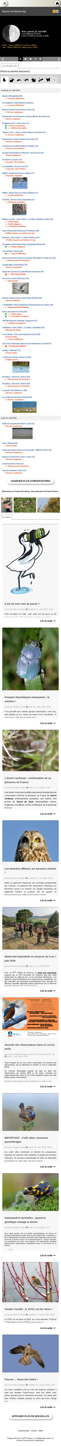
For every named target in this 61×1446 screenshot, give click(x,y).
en (57, 11)
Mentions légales (23, 1430)
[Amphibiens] (33, 80)
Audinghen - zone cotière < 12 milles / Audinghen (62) (23, 327)
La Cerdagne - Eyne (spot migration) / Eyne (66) (21, 334)
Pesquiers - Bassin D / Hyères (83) (16, 377)
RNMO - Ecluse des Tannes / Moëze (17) (18, 173)
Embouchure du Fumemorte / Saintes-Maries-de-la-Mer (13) (26, 116)
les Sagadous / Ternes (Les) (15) (15, 166)
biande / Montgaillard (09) (12, 96)
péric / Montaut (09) (10, 443)
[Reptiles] (26, 80)
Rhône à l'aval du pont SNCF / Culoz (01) (18, 424)
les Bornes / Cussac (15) (12, 160)
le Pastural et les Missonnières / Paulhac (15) (20, 146)
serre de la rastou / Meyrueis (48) (15, 278)
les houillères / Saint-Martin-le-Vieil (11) (17, 103)
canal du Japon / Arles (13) (13, 464)
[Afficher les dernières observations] (15, 71)
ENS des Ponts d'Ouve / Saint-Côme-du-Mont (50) (22, 298)
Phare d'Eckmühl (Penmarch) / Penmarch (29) (20, 231)
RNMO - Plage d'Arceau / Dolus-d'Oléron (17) (20, 193)
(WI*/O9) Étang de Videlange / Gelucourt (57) (19, 321)
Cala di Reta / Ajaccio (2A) (12, 251)
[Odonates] (40, 80)
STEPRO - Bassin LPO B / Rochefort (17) (18, 200)
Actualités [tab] (6, 517)
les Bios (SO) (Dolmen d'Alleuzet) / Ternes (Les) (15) (23, 153)
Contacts (34, 1430)
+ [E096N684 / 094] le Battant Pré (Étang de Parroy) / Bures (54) (27, 305)
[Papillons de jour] (48, 80)
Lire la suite (46, 621)
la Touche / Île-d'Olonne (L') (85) (14, 390)
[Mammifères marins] (19, 80)
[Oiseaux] (4, 80)
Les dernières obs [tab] (9, 66)
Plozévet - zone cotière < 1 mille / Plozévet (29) (20, 237)
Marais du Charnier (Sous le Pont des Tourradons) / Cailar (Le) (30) (29, 258)
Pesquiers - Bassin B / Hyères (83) (16, 384)
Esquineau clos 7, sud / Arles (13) (15, 123)
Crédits (40, 1430)
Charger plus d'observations (30, 481)
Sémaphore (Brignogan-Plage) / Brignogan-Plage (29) (23, 244)
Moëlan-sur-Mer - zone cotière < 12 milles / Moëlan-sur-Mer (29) (27, 219)
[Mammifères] (11, 80)
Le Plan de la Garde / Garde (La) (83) (16, 357)
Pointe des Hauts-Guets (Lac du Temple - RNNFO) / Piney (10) (26, 450)
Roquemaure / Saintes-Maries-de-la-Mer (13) (20, 139)
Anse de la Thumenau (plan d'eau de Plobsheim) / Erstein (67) (26, 344)
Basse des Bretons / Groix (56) (14, 312)
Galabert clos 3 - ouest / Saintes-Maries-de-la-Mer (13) (24, 132)
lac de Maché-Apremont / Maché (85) (17, 397)
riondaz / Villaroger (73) (11, 350)
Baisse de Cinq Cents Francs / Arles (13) (18, 110)
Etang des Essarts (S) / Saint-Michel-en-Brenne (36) (23, 272)
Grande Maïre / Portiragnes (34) (15, 265)
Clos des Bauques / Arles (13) (14, 470)
